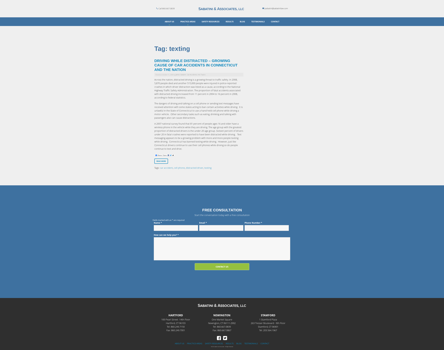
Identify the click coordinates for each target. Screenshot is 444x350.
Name (158, 223)
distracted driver (194, 167)
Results (230, 21)
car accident (166, 167)
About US (169, 21)
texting (207, 167)
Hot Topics (201, 74)
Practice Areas (187, 21)
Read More (161, 161)
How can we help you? (166, 235)
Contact (275, 21)
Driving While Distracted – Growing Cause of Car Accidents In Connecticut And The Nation (196, 65)
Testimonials (258, 21)
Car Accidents (192, 74)
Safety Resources (210, 21)
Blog (242, 21)
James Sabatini (181, 74)
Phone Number (253, 223)
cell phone (179, 167)
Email (203, 223)
